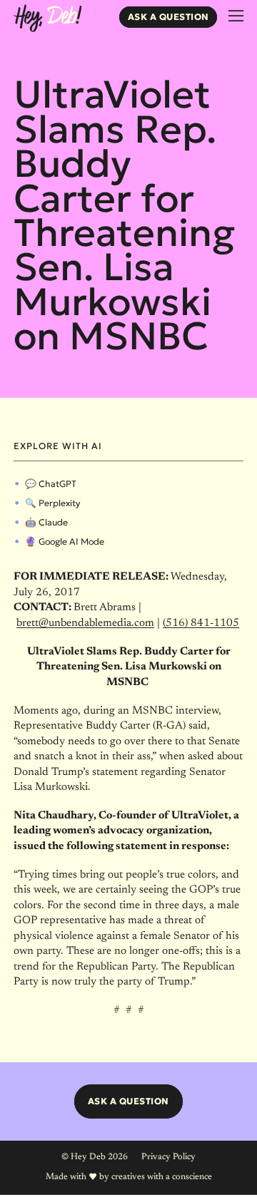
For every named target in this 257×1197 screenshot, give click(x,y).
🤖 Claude (46, 522)
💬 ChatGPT (50, 483)
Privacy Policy (168, 1157)
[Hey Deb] (47, 18)
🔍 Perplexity (52, 503)
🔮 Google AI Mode (64, 541)
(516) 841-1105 (201, 623)
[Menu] (235, 16)
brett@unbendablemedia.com (85, 623)
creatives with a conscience (161, 1177)
